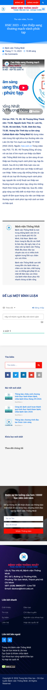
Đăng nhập (39, 307)
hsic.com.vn (26, 146)
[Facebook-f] (4, 640)
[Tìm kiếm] (39, 365)
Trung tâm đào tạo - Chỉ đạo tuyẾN (27, 10)
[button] (42, 2)
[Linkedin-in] (9, 640)
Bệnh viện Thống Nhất (24, 8)
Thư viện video (20, 19)
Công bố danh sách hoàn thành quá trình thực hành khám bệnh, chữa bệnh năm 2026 (28, 409)
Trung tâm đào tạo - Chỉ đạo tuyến (23, 567)
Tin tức (30, 19)
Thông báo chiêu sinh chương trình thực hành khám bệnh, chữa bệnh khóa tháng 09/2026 (28, 396)
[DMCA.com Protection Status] (9, 666)
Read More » (19, 402)
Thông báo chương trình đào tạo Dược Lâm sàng (27, 421)
